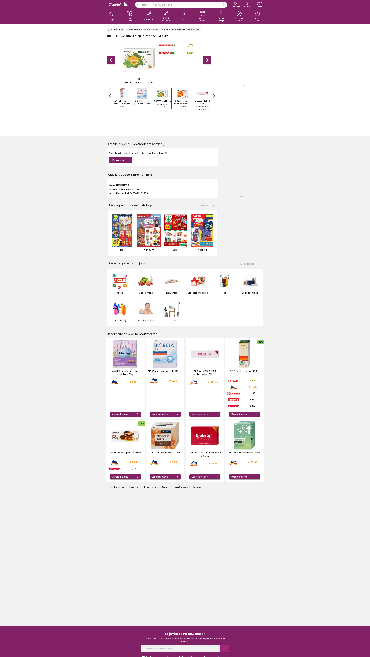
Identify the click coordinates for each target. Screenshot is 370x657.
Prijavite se (118, 159)
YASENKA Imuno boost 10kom (245, 452)
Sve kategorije (248, 263)
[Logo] (118, 4)
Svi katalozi (204, 205)
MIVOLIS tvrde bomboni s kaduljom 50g (125, 373)
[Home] (109, 30)
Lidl (122, 250)
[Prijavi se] (224, 648)
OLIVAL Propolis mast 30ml (165, 452)
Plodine (202, 250)
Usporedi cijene (120, 414)
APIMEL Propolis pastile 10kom (125, 452)
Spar (175, 250)
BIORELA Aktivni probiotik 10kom (165, 371)
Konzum (149, 250)
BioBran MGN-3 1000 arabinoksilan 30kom (204, 373)
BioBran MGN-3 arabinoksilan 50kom (205, 454)
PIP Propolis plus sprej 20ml (245, 371)
